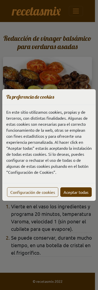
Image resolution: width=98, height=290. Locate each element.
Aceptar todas (76, 192)
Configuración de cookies (32, 192)
